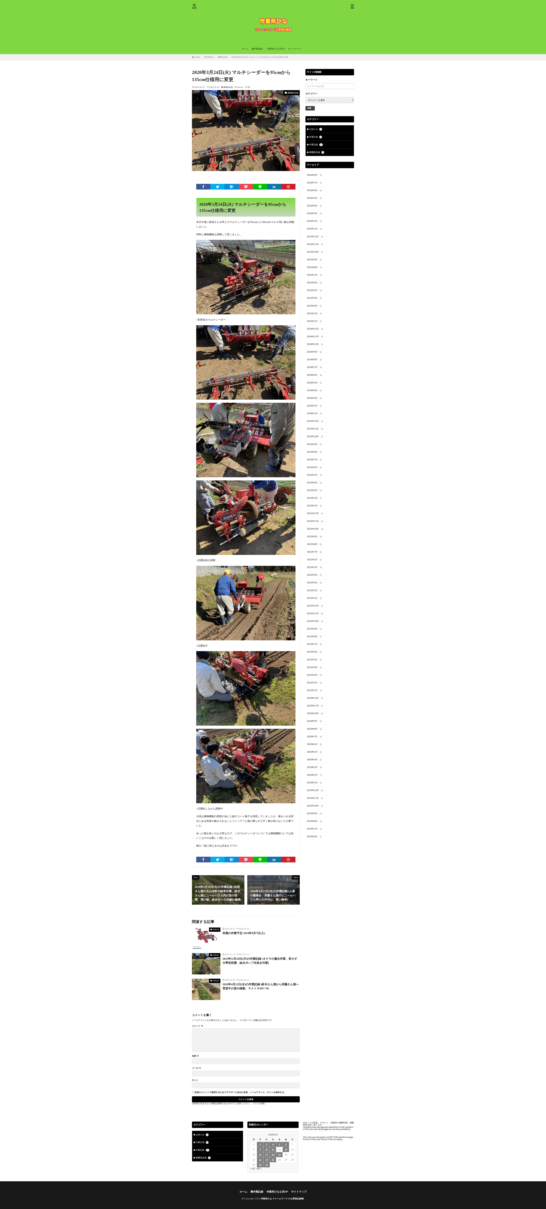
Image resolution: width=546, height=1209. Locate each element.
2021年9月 (314, 628)
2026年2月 (314, 221)
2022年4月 (314, 575)
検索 (309, 108)
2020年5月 (314, 752)
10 (266, 1149)
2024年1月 (314, 413)
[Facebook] (203, 187)
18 (273, 1154)
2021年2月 (314, 682)
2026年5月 (314, 198)
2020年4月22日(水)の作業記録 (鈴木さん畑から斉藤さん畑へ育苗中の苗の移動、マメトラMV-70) (261, 986)
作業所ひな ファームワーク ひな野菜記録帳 (282, 1198)
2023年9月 (314, 444)
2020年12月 (315, 698)
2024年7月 (314, 367)
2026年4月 (314, 205)
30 (260, 1165)
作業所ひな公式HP (276, 48)
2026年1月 (314, 228)
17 (266, 1154)
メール (196, 1068)
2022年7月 (314, 551)
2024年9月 (314, 351)
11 (273, 1149)
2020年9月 (314, 721)
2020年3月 (314, 767)
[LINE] (260, 187)
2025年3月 (314, 305)
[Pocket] (246, 187)
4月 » (259, 1168)
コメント (197, 1026)
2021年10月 (315, 621)
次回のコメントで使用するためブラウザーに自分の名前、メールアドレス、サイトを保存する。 (240, 1092)
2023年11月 (315, 428)
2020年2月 (314, 775)
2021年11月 (315, 613)
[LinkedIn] (274, 187)
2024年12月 (315, 328)
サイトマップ (294, 48)
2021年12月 (315, 605)
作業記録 (216, 955)
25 (273, 1159)
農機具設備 (222, 57)
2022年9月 (314, 536)
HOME (197, 57)
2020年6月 (314, 744)
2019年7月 (314, 828)
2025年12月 (315, 236)
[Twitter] (217, 187)
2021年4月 (314, 667)
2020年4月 (314, 759)
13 (286, 1149)
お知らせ (315, 129)
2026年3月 (314, 213)
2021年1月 (314, 690)
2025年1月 (314, 321)
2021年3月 (314, 675)
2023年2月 (314, 498)
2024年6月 (314, 375)
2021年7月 (314, 644)
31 (266, 1165)
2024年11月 (315, 336)
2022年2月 (314, 590)
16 (260, 1154)
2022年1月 (314, 598)
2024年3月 (314, 398)
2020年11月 (315, 705)
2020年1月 (314, 782)
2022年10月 (315, 528)
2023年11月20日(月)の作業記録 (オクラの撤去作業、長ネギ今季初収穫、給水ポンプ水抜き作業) (260, 960)
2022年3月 (314, 582)
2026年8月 (314, 175)
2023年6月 (314, 467)
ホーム (245, 48)
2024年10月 (315, 344)
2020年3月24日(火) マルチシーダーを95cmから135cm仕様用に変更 (259, 57)
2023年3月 (314, 490)
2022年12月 (315, 513)
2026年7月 (314, 182)
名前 (195, 1056)
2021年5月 (314, 659)
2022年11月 (315, 521)
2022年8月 (314, 544)
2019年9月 (314, 813)
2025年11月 (315, 244)
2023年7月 (314, 459)
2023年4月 (314, 482)
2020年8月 (314, 728)
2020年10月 (315, 713)
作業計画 (216, 929)
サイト (195, 1080)
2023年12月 (315, 421)
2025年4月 (314, 298)
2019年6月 (314, 836)
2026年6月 (314, 190)
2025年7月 (314, 275)
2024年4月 (314, 390)
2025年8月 (314, 267)
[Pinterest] (288, 187)
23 (260, 1159)
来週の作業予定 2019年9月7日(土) (244, 933)
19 (279, 1154)
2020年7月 (314, 736)
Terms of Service (329, 1139)
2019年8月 (314, 821)
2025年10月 (315, 252)
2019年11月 (315, 798)
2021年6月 (314, 651)
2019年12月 (315, 790)
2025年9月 (314, 259)
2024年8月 (314, 359)
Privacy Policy (310, 1139)
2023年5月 (314, 475)
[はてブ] (232, 187)
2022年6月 (314, 559)
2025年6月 (314, 282)
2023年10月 (315, 436)
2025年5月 (314, 290)
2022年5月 (314, 567)
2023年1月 (314, 505)
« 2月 (252, 1168)
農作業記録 (257, 48)
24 (266, 1159)
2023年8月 (314, 452)
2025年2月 (314, 313)
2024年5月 (314, 382)
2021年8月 (314, 636)
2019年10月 (315, 805)
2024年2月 (314, 405)
